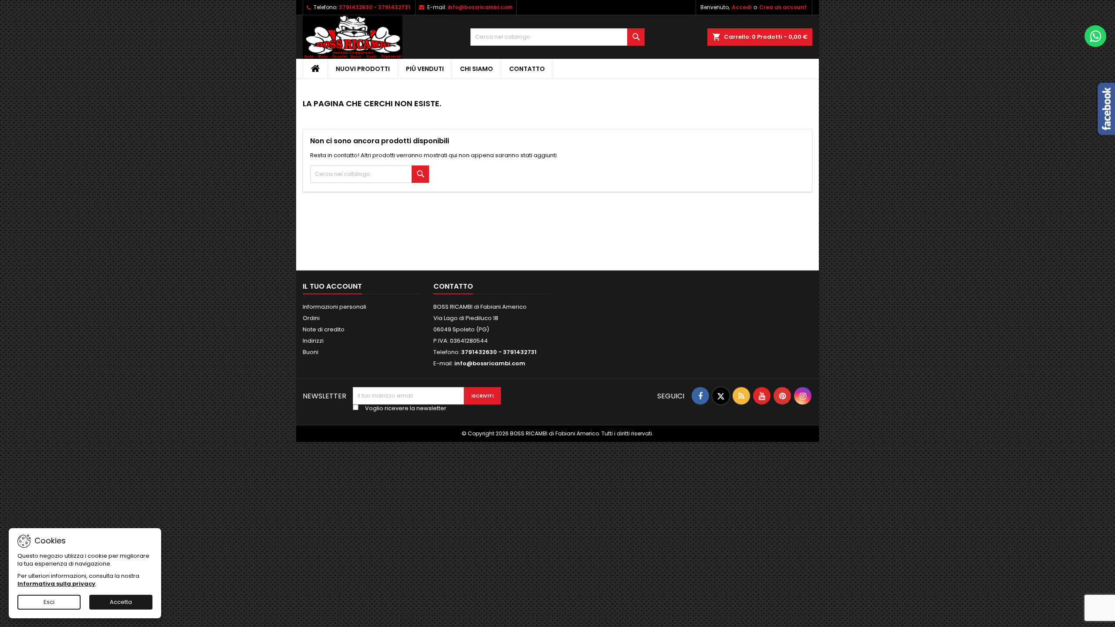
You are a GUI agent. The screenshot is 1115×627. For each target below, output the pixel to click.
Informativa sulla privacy (56, 584)
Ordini (311, 318)
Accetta (121, 602)
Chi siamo (476, 68)
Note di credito (324, 329)
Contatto (527, 68)
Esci (49, 602)
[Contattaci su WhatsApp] (1095, 36)
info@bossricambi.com (480, 7)
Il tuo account (332, 286)
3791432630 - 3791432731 (374, 7)
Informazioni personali (334, 307)
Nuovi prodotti (363, 68)
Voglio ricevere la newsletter (405, 408)
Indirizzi (313, 341)
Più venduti (425, 68)
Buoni (310, 352)
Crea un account (783, 7)
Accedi (741, 7)
